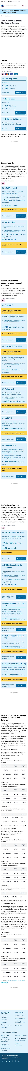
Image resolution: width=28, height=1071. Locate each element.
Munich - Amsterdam (20, 1040)
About (3, 1057)
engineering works (11, 1)
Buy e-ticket (19, 92)
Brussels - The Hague (21, 1035)
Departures (4, 1019)
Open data (8, 1057)
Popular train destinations (9, 1032)
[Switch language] (23, 6)
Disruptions (4, 1022)
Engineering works (6, 1025)
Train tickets (18, 1025)
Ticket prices (8, 15)
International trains (20, 1018)
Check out (20, 216)
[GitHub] (19, 1061)
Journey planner (19, 1015)
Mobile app (4, 1017)
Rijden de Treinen (13, 1055)
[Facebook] (6, 1061)
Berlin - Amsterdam (20, 1038)
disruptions (3, 1)
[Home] (2, 15)
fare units (12, 826)
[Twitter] (3, 1061)
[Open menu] (26, 5)
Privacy (14, 1057)
